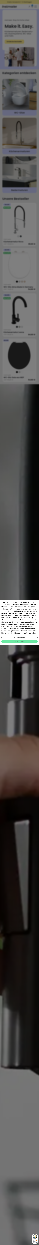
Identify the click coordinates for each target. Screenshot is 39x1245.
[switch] (35, 1242)
